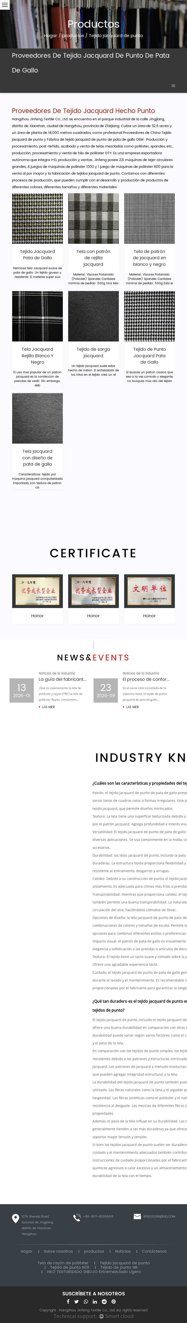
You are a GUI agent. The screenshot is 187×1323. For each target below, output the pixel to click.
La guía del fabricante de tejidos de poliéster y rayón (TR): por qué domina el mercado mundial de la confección (62, 679)
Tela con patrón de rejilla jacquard (93, 258)
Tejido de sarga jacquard (93, 352)
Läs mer (48, 707)
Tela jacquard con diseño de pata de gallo (37, 458)
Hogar (50, 36)
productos (73, 36)
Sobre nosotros (58, 1251)
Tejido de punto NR (119, 1267)
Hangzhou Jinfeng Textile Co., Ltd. (40, 119)
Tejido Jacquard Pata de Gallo (37, 255)
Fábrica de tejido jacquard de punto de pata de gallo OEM (95, 139)
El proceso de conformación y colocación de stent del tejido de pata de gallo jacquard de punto (146, 679)
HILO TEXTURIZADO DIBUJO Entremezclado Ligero (94, 1272)
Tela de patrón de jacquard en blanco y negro (149, 258)
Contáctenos (154, 1251)
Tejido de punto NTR (69, 1267)
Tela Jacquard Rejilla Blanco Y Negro (37, 355)
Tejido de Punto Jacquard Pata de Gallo (149, 355)
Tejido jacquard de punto (125, 1263)
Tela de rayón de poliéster (63, 1263)
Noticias (123, 1251)
